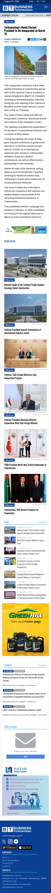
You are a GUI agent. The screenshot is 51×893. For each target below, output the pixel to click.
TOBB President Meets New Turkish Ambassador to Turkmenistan (25, 466)
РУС (44, 2)
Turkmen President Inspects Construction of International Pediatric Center (22, 331)
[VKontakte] (35, 39)
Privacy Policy (7, 863)
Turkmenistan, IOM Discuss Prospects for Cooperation (21, 511)
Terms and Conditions (10, 860)
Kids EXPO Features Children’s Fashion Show (30, 542)
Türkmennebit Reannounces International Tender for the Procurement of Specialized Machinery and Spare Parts (24, 695)
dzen (15, 841)
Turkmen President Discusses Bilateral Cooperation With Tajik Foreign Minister (21, 421)
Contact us (6, 866)
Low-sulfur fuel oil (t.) (28, 15)
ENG (31, 2)
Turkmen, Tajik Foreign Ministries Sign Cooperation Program (20, 376)
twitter (4, 841)
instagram (10, 841)
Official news (9, 21)
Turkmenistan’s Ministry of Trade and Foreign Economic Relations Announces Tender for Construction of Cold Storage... (24, 677)
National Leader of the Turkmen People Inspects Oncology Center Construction (24, 286)
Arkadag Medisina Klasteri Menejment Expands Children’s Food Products (30, 576)
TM (37, 2)
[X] (29, 39)
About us (5, 857)
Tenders (8, 665)
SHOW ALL (43, 522)
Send (25, 756)
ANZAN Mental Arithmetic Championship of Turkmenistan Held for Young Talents (31, 596)
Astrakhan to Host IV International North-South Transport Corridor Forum (31, 552)
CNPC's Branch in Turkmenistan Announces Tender (22, 709)
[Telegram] (38, 39)
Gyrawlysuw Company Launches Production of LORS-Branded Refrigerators (28, 564)
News (6, 522)
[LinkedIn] (32, 39)
